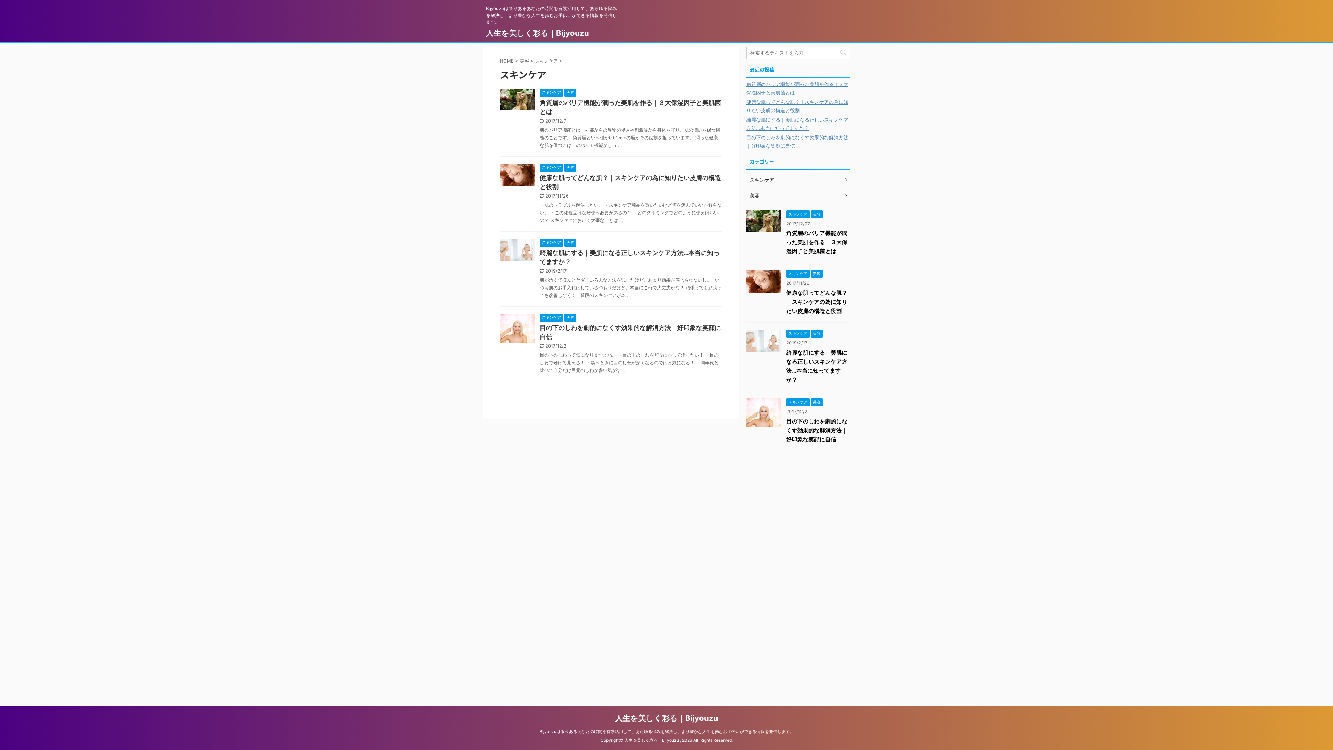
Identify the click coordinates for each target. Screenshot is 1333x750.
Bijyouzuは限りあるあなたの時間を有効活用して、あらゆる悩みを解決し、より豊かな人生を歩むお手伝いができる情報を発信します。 (666, 731)
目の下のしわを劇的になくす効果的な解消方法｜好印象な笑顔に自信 (816, 430)
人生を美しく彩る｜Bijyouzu (537, 33)
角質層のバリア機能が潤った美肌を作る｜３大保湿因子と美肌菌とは (816, 242)
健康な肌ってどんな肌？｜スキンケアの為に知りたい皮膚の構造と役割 (816, 301)
